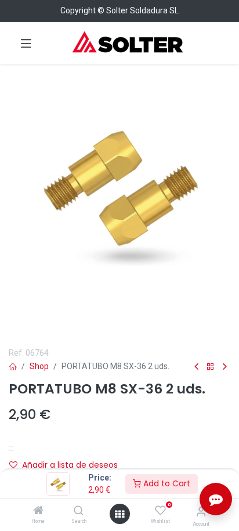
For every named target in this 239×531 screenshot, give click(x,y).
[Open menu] (119, 514)
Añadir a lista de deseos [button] (70, 465)
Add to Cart (165, 483)
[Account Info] (201, 511)
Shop (39, 366)
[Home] (38, 511)
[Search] (78, 511)
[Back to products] (211, 367)
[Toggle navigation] (26, 43)
